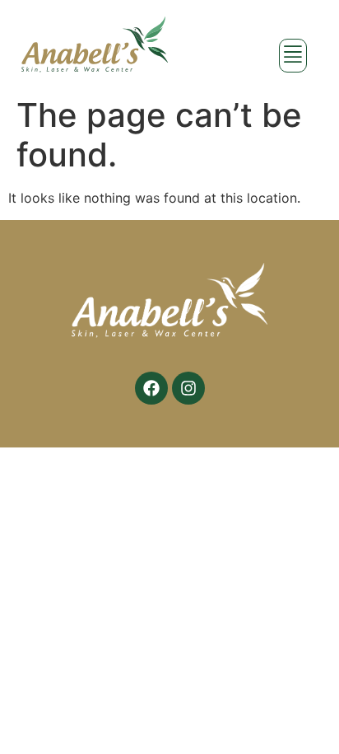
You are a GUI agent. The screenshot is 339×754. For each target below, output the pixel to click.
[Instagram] (188, 388)
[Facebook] (151, 388)
